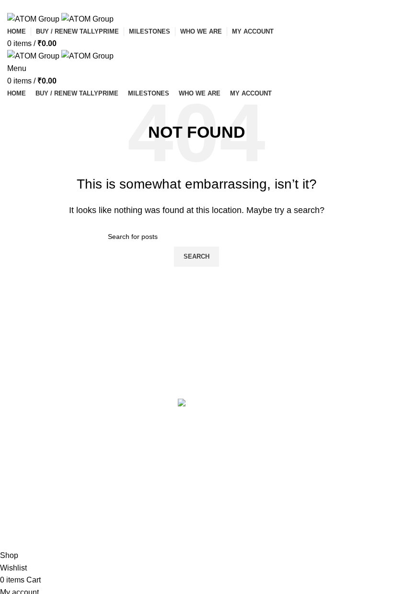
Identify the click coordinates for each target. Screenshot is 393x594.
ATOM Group (56, 543)
